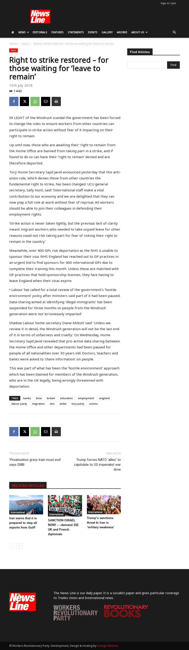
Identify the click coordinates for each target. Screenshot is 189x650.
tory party (78, 403)
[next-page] (19, 546)
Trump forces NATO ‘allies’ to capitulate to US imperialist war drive (97, 465)
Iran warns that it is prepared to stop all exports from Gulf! (23, 522)
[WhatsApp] (35, 101)
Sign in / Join (168, 3)
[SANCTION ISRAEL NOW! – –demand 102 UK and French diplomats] (65, 505)
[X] (24, 101)
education (66, 398)
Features (57, 32)
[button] (174, 32)
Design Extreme (108, 646)
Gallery (107, 32)
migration (38, 403)
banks (27, 398)
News (22, 32)
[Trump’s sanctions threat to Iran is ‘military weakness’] (104, 504)
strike (63, 403)
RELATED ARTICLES (28, 485)
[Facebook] (13, 101)
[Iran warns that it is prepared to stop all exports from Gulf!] (26, 504)
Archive (122, 32)
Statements (76, 32)
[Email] (45, 101)
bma (39, 398)
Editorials (40, 32)
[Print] (56, 101)
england (104, 398)
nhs (52, 403)
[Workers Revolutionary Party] (75, 619)
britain (51, 398)
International (18, 512)
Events (92, 32)
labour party (19, 403)
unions (93, 403)
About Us (137, 32)
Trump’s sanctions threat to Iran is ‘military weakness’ (100, 522)
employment (86, 398)
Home (13, 44)
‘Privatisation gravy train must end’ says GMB (35, 462)
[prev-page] (12, 546)
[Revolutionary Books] (126, 616)
